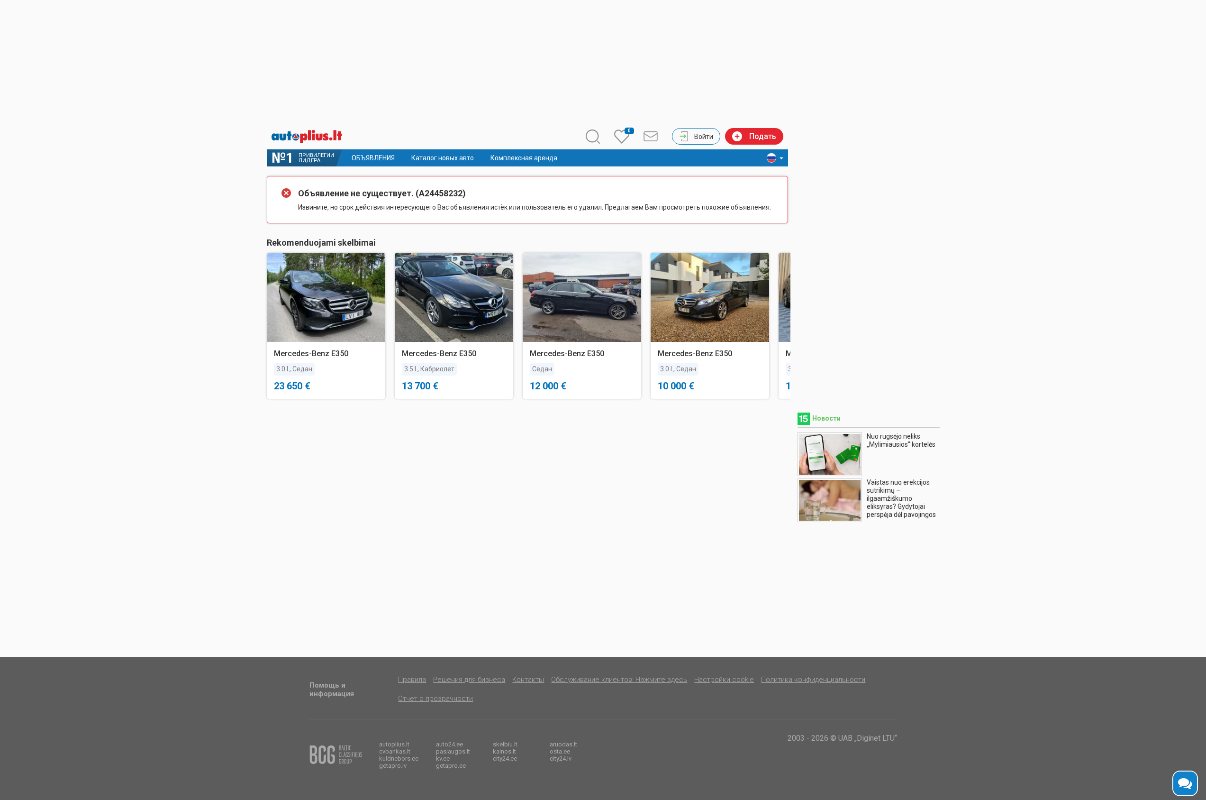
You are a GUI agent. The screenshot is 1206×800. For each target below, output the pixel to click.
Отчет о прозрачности (435, 698)
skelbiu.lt (505, 744)
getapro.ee (451, 765)
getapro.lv (393, 765)
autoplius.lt (394, 744)
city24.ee (505, 758)
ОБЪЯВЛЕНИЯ (373, 158)
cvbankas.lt (394, 751)
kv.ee (443, 758)
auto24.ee (449, 744)
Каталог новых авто (442, 158)
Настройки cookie (724, 679)
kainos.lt (504, 751)
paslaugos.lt (453, 751)
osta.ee (560, 751)
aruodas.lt (563, 744)
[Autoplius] (309, 136)
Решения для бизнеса (469, 679)
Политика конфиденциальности (813, 679)
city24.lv (560, 758)
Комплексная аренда (523, 158)
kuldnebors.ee (398, 758)
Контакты (528, 679)
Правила (412, 679)
